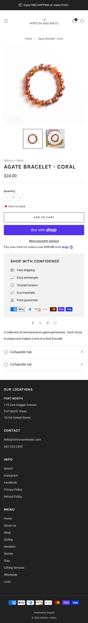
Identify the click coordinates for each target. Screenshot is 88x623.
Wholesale (10, 574)
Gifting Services (14, 567)
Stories (8, 553)
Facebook (10, 482)
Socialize (9, 546)
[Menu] (6, 21)
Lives (7, 581)
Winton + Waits (14, 160)
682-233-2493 (13, 446)
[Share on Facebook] (33, 323)
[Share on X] (40, 323)
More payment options (44, 241)
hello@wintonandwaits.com (22, 439)
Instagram (11, 475)
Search (8, 468)
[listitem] (44, 5)
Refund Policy (13, 496)
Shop (7, 532)
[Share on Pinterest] (47, 323)
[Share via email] (55, 323)
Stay (7, 560)
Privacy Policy (13, 489)
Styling (8, 539)
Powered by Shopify (44, 612)
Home (28, 38)
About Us (10, 525)
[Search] (82, 21)
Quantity (9, 191)
